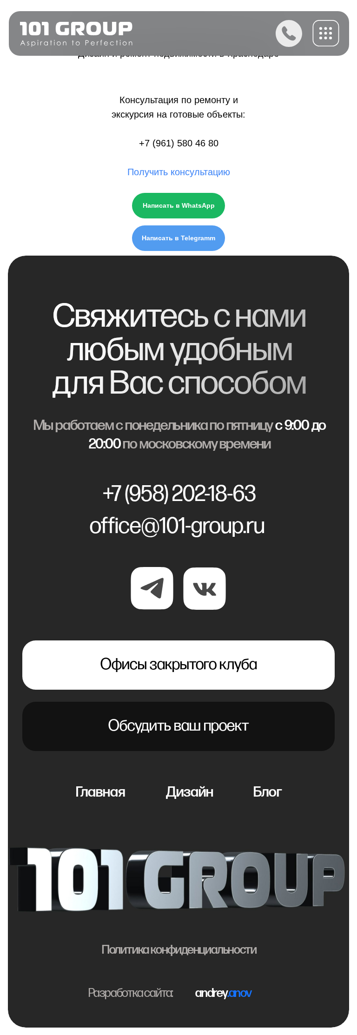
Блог (267, 792)
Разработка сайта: (130, 993)
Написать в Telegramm (178, 238)
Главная (100, 792)
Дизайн (189, 792)
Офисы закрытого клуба (178, 664)
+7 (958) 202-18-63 (179, 494)
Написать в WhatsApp (179, 205)
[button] (325, 33)
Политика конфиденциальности (179, 950)
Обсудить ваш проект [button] (178, 726)
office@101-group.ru (177, 526)
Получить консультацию (178, 172)
